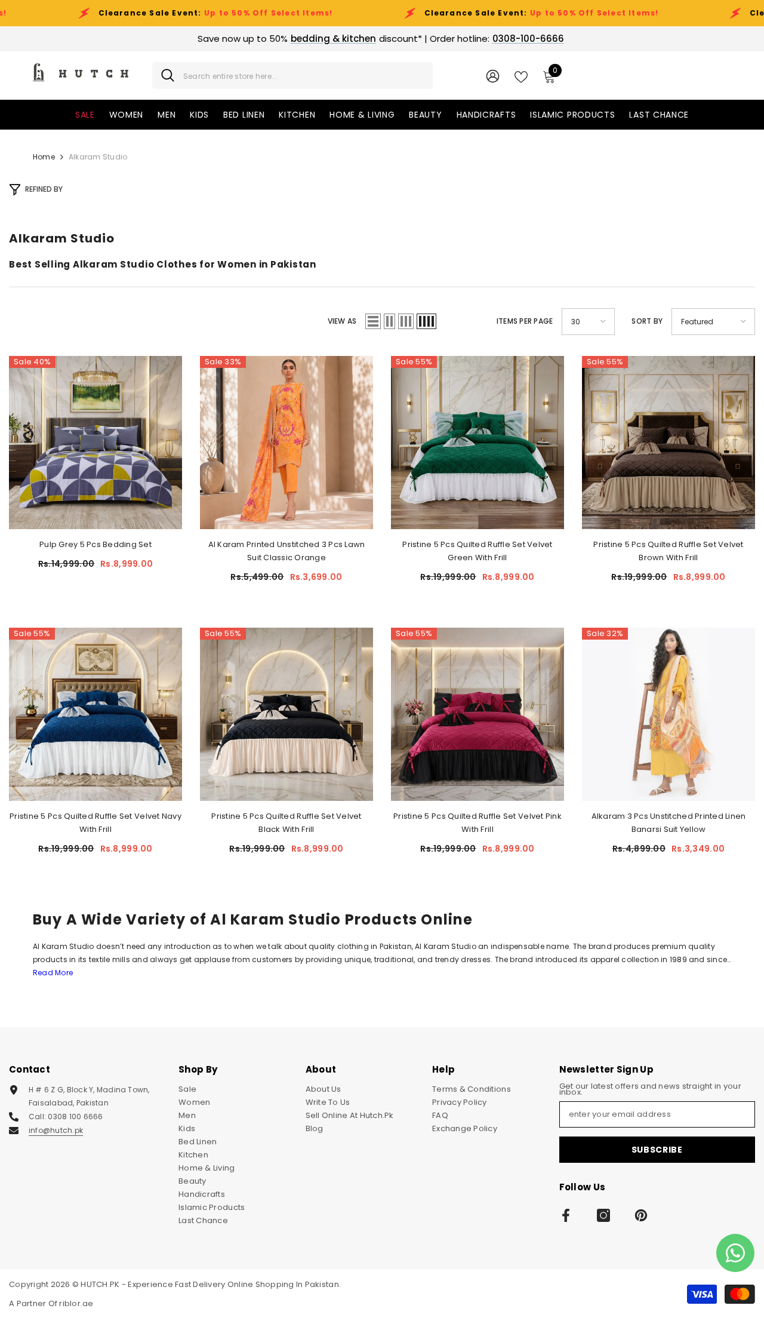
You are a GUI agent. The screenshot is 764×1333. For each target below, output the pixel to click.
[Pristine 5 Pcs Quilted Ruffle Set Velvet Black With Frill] (286, 714)
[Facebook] (566, 1215)
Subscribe (657, 1150)
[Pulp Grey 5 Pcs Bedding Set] (95, 442)
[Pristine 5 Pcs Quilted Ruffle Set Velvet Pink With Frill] (477, 714)
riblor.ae (76, 1303)
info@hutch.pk (56, 1130)
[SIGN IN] (493, 75)
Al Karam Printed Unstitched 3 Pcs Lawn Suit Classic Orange (286, 551)
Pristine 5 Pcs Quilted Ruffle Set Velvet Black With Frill (286, 822)
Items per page (525, 321)
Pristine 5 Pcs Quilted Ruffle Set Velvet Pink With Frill (477, 822)
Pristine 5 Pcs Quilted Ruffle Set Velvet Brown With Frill (668, 551)
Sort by (647, 321)
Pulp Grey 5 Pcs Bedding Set (95, 544)
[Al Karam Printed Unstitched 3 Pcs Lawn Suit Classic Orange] (286, 442)
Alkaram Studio (98, 157)
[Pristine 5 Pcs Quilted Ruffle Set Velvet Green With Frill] (477, 442)
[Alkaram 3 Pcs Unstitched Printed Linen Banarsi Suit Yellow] (668, 714)
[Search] (292, 75)
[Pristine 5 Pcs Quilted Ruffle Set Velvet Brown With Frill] (668, 442)
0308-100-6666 (528, 38)
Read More (53, 973)
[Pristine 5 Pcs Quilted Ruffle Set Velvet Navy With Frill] (95, 714)
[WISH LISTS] (521, 75)
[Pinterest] (641, 1215)
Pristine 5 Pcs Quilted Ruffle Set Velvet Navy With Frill (95, 822)
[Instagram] (603, 1215)
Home (44, 157)
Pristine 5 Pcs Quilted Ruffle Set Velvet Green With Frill (477, 551)
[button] (373, 321)
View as (342, 321)
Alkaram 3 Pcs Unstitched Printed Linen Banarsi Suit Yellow (669, 822)
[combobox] (303, 75)
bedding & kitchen (333, 38)
